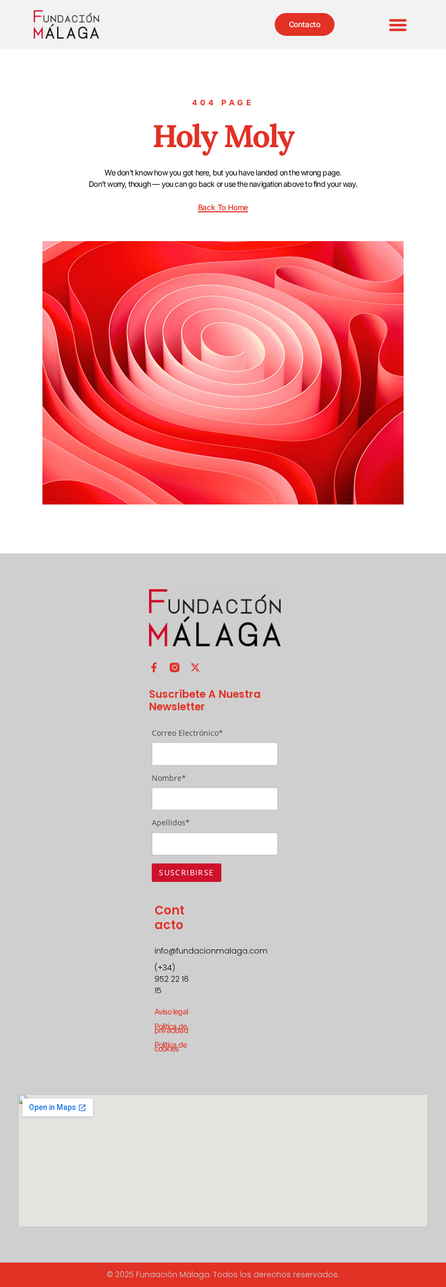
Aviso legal (171, 1011)
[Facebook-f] (154, 667)
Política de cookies (170, 1046)
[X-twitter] (195, 667)
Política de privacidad (171, 1027)
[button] (398, 24)
